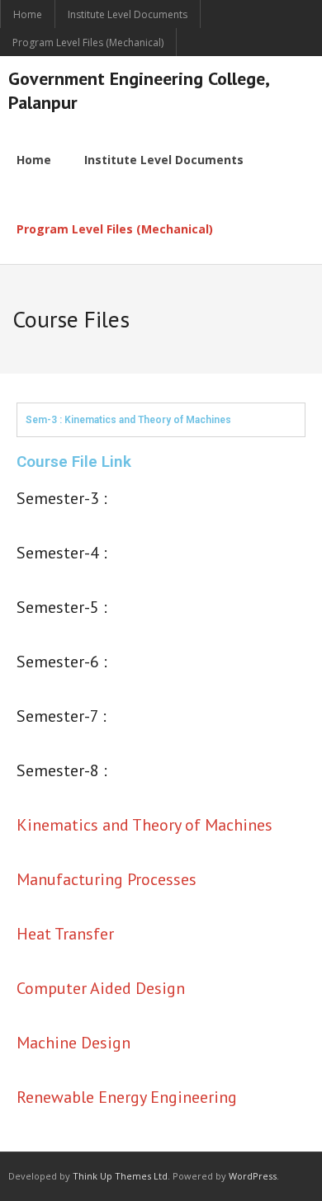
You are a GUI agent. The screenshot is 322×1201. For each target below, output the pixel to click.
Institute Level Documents (127, 14)
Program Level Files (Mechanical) (87, 42)
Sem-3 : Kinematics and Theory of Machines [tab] (128, 420)
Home (27, 14)
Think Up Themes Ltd (120, 1176)
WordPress (253, 1176)
